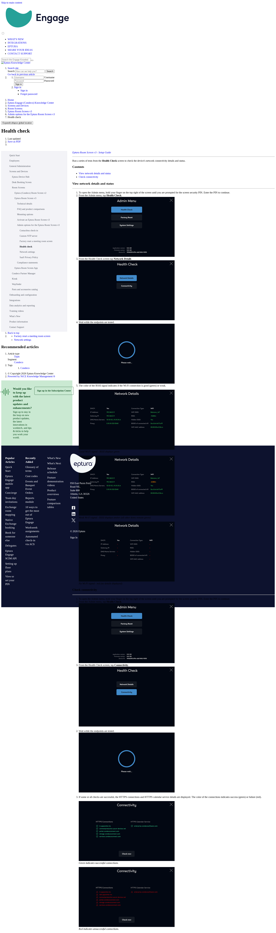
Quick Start (14, 155)
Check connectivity (88, 177)
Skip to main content (11, 2)
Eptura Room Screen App (26, 268)
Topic (17, 356)
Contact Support (16, 327)
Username (49, 77)
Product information (18, 322)
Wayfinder (16, 284)
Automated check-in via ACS (31, 540)
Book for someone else (10, 536)
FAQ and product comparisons (31, 209)
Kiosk (14, 279)
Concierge (11, 492)
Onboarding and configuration (23, 295)
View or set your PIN (9, 580)
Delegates (10, 545)
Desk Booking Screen (21, 182)
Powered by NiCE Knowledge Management (31, 376)
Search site (13, 68)
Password (49, 80)
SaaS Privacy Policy (29, 257)
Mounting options (25, 214)
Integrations (14, 300)
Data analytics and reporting (22, 305)
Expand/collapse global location (17, 123)
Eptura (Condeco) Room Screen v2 (30, 193)
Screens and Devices (18, 105)
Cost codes (31, 476)
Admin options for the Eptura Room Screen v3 (31, 114)
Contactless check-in (29, 230)
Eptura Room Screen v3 (20, 111)
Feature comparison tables (54, 503)
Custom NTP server (28, 236)
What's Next (54, 463)
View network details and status (95, 173)
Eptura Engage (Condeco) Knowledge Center (31, 102)
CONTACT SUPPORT (20, 53)
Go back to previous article (21, 74)
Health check (26, 246)
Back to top (13, 333)
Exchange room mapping (10, 511)
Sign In (73, 537)
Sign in (18, 84)
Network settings (27, 252)
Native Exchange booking (10, 523)
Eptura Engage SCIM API (11, 554)
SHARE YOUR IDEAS (20, 50)
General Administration (20, 166)
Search (11, 71)
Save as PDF (14, 141)
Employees (14, 161)
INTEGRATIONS (17, 42)
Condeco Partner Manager (23, 273)
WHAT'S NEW (16, 39)
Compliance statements (27, 262)
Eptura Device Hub (20, 177)
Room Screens (15, 108)
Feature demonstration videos (55, 481)
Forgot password (28, 94)
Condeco (18, 362)
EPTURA (13, 46)
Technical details (24, 204)
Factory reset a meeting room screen (36, 241)
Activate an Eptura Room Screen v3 (33, 220)
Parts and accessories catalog (25, 289)
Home (11, 100)
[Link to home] (15, 62)
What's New (14, 316)
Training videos (16, 311)
